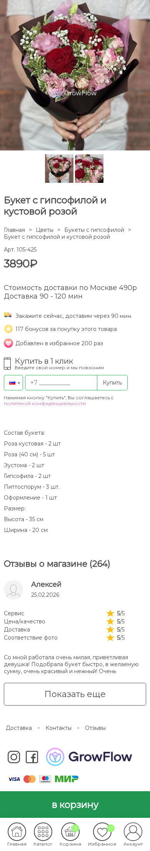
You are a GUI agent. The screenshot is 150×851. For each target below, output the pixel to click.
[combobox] (13, 382)
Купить (112, 382)
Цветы (44, 229)
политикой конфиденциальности (45, 403)
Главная (14, 229)
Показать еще (75, 694)
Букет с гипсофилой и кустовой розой (57, 236)
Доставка (19, 727)
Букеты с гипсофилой (94, 229)
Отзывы (95, 727)
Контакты (58, 727)
